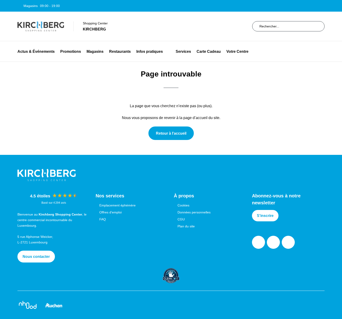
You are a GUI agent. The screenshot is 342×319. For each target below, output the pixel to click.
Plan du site (186, 226)
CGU (181, 219)
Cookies (183, 205)
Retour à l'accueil (171, 133)
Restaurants (120, 51)
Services (183, 51)
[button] (166, 51)
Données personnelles (194, 212)
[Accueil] (40, 26)
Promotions (70, 51)
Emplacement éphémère (117, 205)
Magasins (95, 51)
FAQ (102, 219)
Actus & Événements (36, 51)
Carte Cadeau (209, 51)
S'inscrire (265, 216)
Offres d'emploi (110, 212)
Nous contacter (36, 257)
